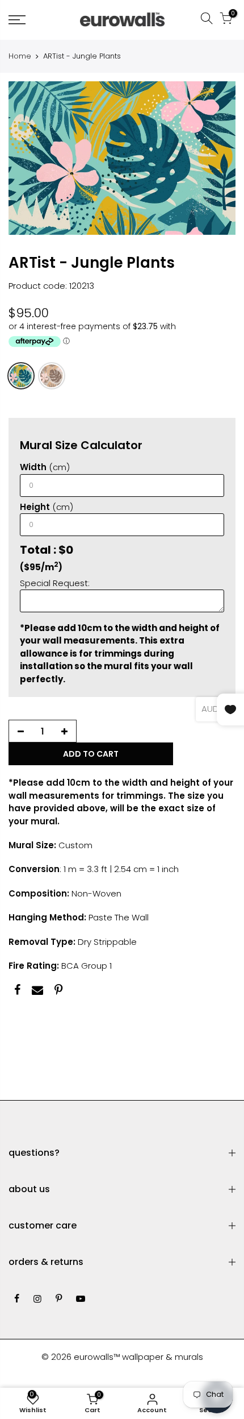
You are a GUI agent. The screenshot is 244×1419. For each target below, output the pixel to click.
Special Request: (55, 582)
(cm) (45, 467)
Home (20, 56)
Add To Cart (91, 753)
